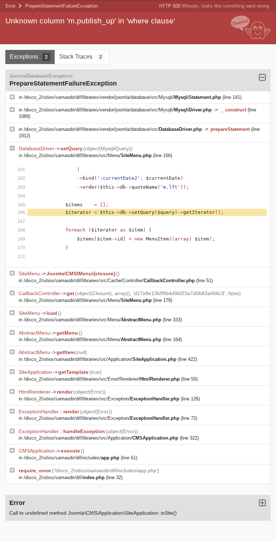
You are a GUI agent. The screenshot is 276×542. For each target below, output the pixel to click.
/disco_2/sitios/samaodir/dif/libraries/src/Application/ (100, 359)
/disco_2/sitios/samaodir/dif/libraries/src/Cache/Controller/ (109, 280)
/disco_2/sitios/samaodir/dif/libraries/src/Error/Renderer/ (102, 379)
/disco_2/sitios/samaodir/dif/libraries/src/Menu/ (88, 155)
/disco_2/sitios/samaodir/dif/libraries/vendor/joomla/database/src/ (113, 129)
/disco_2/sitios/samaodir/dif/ (64, 477)
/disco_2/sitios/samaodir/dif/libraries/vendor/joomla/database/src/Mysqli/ (122, 97)
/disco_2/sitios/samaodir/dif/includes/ (71, 457)
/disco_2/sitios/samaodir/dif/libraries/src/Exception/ (101, 398)
